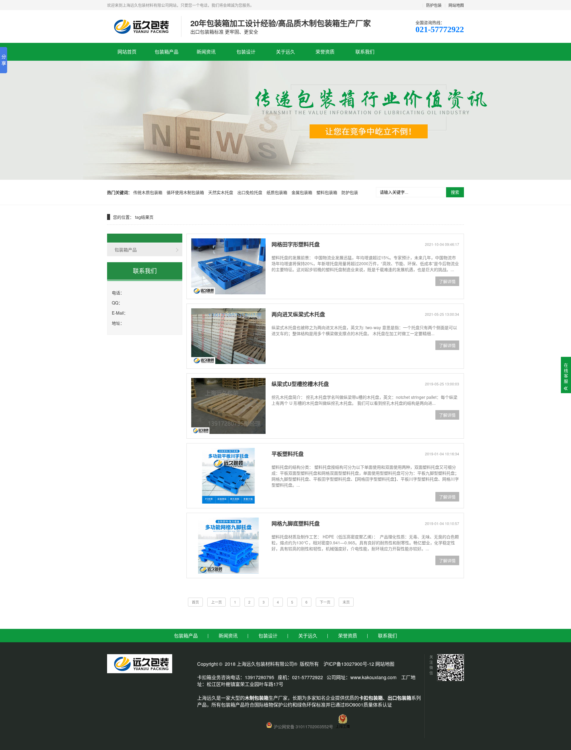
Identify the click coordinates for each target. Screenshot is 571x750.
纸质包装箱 (276, 192)
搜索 (455, 192)
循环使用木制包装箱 (185, 192)
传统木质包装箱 (147, 192)
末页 (346, 601)
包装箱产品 (166, 51)
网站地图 (456, 5)
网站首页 (127, 51)
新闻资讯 (206, 51)
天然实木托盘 (220, 192)
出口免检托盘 (249, 192)
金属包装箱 (301, 192)
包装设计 (245, 51)
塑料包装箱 (326, 192)
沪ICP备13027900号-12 (349, 663)
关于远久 (285, 51)
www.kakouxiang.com (373, 677)
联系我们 (364, 51)
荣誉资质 (325, 51)
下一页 (325, 601)
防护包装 (434, 5)
